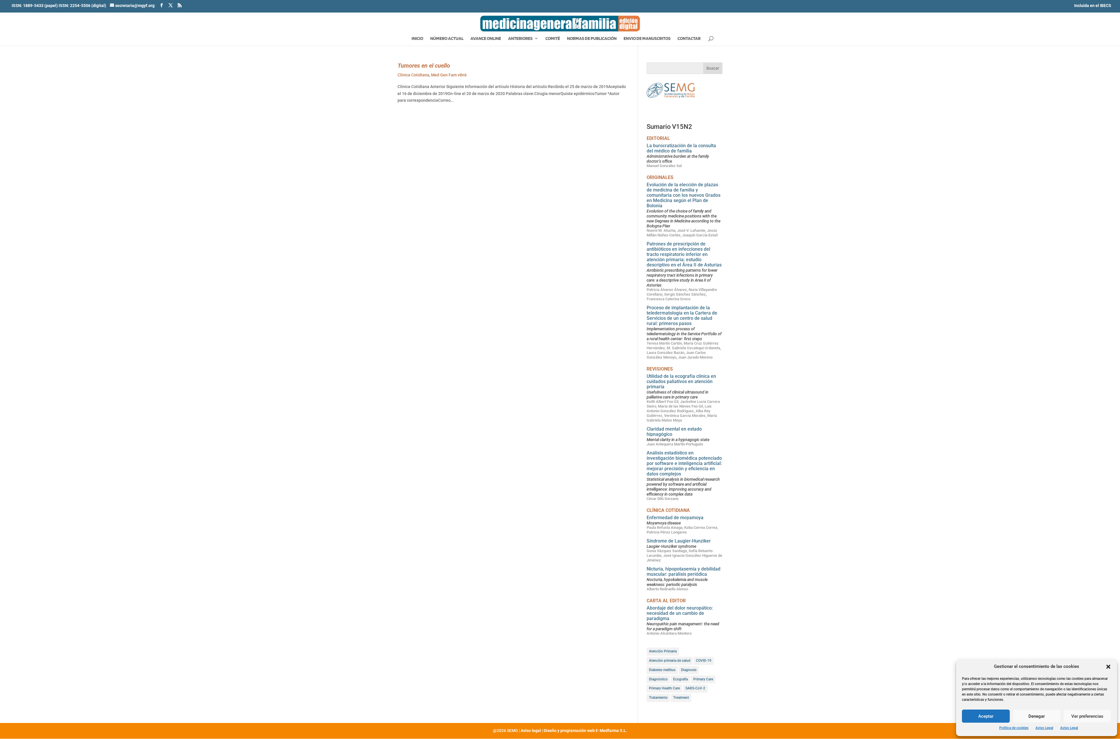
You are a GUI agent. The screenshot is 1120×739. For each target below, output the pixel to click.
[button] (1108, 667)
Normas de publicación (592, 38)
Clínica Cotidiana (413, 75)
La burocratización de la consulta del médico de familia (681, 148)
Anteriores (520, 38)
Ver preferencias (1087, 716)
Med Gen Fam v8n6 (449, 75)
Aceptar (985, 716)
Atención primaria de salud (669, 661)
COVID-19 (703, 661)
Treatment (681, 698)
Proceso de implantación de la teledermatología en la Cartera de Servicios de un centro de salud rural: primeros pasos (682, 315)
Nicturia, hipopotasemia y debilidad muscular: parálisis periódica (683, 571)
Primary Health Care (664, 688)
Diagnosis (688, 670)
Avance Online (485, 38)
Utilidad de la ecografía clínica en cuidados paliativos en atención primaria (681, 381)
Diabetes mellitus (662, 670)
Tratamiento (658, 698)
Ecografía (680, 679)
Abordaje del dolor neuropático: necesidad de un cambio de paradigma (680, 613)
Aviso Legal (1044, 728)
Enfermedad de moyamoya (675, 517)
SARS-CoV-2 (695, 688)
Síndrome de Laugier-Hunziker (679, 541)
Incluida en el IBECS (1092, 5)
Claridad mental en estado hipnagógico (674, 431)
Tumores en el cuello (424, 65)
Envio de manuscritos (647, 38)
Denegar (1036, 716)
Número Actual (446, 38)
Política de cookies (1013, 728)
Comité (552, 38)
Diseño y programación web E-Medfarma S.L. (585, 730)
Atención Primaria (663, 651)
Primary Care (703, 679)
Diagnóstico (658, 679)
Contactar (689, 38)
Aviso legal (531, 730)
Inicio (417, 38)
